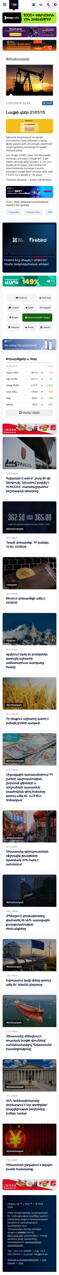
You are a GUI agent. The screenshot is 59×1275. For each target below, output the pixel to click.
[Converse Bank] (29, 344)
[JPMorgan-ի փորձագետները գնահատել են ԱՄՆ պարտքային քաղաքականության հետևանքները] (29, 891)
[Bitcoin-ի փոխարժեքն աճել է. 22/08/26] (29, 573)
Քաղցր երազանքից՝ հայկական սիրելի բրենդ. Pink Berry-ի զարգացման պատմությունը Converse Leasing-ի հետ (25, 266)
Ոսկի (8, 398)
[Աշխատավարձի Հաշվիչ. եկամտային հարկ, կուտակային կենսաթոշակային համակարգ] (33, 5)
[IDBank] (29, 45)
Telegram (14, 327)
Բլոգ (21, 1263)
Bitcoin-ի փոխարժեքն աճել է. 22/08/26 (26, 600)
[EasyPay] (29, 17)
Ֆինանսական (17, 59)
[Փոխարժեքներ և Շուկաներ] (41, 5)
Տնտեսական (14, 705)
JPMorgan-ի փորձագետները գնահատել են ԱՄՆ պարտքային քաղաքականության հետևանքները (28, 922)
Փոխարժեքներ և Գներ (21, 359)
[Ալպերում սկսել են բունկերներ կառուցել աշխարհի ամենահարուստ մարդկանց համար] (29, 629)
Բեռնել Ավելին (31, 412)
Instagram (46, 308)
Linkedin (46, 327)
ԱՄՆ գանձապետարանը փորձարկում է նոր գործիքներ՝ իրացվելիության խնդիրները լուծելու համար (27, 1107)
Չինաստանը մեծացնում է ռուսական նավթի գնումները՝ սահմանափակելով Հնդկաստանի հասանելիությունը (29, 1043)
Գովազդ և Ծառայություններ (23, 1259)
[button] (9, 256)
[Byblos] (29, 31)
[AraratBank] (29, 126)
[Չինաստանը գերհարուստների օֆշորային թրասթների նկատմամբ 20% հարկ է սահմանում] (29, 826)
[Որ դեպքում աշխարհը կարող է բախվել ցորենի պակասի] (29, 693)
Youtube (15, 308)
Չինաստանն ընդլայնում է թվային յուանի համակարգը (29, 1167)
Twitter (30, 308)
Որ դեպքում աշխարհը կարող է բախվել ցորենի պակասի (27, 721)
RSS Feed (46, 298)
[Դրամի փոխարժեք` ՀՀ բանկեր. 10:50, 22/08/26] (29, 517)
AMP (50, 212)
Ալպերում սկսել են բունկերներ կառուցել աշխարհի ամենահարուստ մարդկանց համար (27, 661)
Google (14, 317)
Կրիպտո (11, 584)
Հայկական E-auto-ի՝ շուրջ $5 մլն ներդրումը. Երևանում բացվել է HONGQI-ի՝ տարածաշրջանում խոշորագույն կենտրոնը (28, 485)
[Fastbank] (29, 192)
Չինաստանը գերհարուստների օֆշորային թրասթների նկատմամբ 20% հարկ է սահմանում (27, 858)
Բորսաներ (14, 212)
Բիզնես (11, 464)
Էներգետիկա (33, 212)
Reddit (30, 327)
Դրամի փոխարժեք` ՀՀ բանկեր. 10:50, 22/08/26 (27, 544)
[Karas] (29, 429)
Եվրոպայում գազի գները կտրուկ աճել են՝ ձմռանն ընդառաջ (28, 982)
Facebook (22, 298)
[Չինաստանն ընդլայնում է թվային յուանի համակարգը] (29, 1140)
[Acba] (29, 281)
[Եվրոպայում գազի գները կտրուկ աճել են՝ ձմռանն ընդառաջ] (29, 955)
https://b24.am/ (15, 1235)
